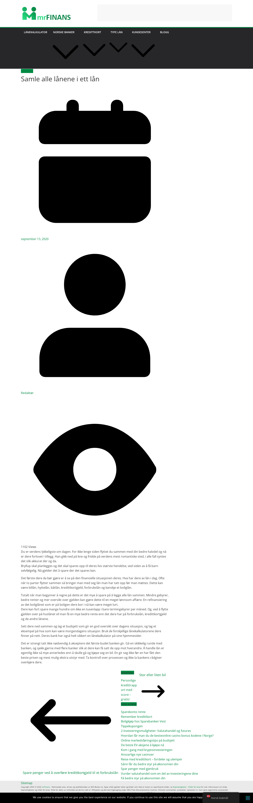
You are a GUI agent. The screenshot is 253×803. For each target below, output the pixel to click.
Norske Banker (63, 32)
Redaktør (27, 393)
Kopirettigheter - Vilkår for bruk (187, 787)
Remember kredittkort (136, 717)
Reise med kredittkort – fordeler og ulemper (151, 759)
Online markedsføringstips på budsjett (148, 740)
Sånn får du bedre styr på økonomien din (149, 764)
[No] (248, 798)
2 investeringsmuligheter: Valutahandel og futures (156, 731)
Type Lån (117, 32)
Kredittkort (92, 32)
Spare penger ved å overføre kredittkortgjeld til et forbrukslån (70, 772)
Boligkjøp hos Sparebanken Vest (143, 721)
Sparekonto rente (133, 712)
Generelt (27, 71)
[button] (65, 66)
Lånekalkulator (35, 32)
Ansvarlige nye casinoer (137, 754)
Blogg (164, 32)
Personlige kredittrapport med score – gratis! (129, 689)
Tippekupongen (132, 726)
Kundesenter (141, 32)
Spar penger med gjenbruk (140, 769)
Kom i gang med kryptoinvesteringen (146, 750)
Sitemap (26, 783)
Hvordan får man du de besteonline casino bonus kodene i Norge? (167, 736)
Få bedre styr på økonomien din (143, 778)
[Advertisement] (164, 12)
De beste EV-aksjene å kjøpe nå (142, 745)
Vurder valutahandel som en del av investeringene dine (159, 774)
